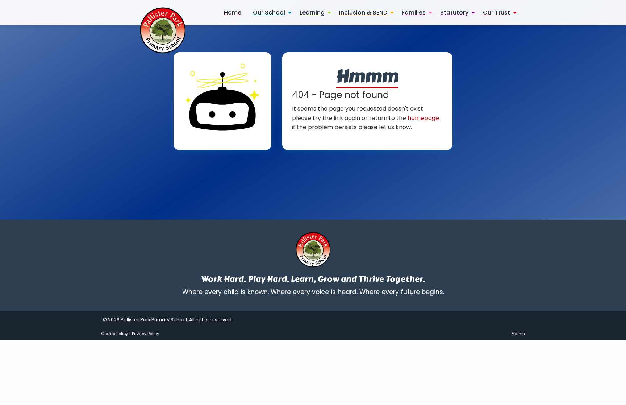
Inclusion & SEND (363, 12)
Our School (269, 12)
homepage (423, 118)
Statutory (454, 12)
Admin (518, 333)
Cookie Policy (114, 333)
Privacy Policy (145, 333)
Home (232, 12)
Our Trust (496, 12)
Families (414, 12)
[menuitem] (232, 13)
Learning (312, 12)
